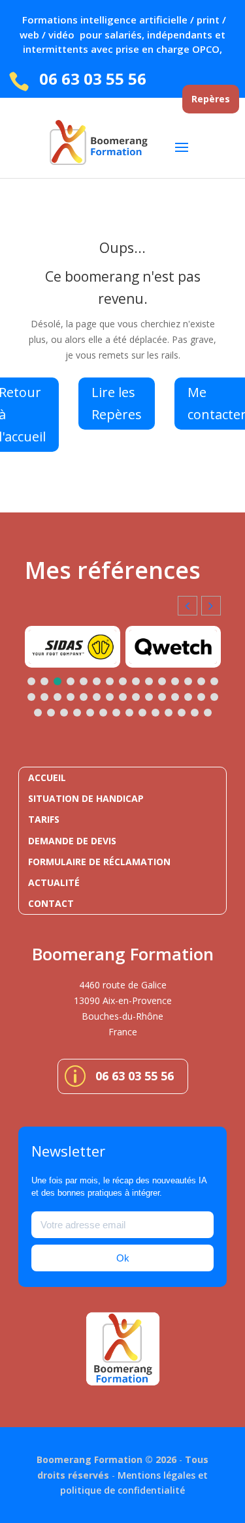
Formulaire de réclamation (99, 861)
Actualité (54, 882)
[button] (211, 605)
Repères (210, 99)
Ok (122, 1258)
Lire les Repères (116, 403)
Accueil (47, 777)
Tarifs (43, 819)
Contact (51, 903)
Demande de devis (72, 841)
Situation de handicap (86, 798)
